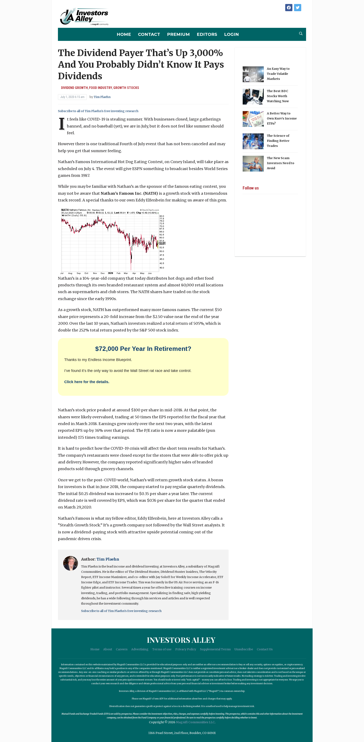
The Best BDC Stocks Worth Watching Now (278, 96)
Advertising (140, 649)
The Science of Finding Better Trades (278, 141)
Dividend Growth (74, 88)
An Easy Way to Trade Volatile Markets (278, 74)
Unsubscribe (243, 649)
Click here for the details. (86, 382)
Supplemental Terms (215, 649)
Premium (178, 34)
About (107, 649)
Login (231, 34)
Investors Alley (181, 640)
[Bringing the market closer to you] (84, 17)
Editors (207, 34)
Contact (149, 34)
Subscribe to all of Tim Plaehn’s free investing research (98, 111)
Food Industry (100, 88)
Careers (121, 649)
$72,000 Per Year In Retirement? (143, 348)
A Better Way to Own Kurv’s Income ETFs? (282, 118)
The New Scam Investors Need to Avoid (280, 163)
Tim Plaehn (102, 97)
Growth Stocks (126, 88)
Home (124, 34)
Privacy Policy (185, 649)
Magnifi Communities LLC (195, 722)
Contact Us (265, 649)
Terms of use (161, 649)
